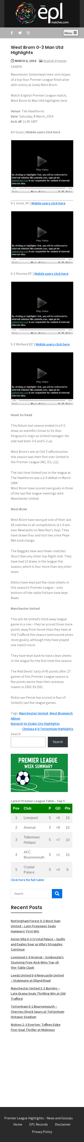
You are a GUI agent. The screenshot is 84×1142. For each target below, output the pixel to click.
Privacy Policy (42, 1131)
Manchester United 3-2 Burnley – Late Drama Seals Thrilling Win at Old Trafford (38, 993)
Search (16, 734)
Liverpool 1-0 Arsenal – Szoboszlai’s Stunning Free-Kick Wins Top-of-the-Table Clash (37, 962)
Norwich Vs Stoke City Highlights (35, 723)
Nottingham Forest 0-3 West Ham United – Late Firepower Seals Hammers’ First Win (35, 926)
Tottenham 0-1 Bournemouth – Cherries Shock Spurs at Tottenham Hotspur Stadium (37, 1011)
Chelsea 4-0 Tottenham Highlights (47, 729)
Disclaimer (63, 1124)
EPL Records (38, 1124)
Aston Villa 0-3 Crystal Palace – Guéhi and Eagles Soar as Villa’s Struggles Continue (38, 944)
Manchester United (33, 713)
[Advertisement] (39, 1067)
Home (17, 1124)
